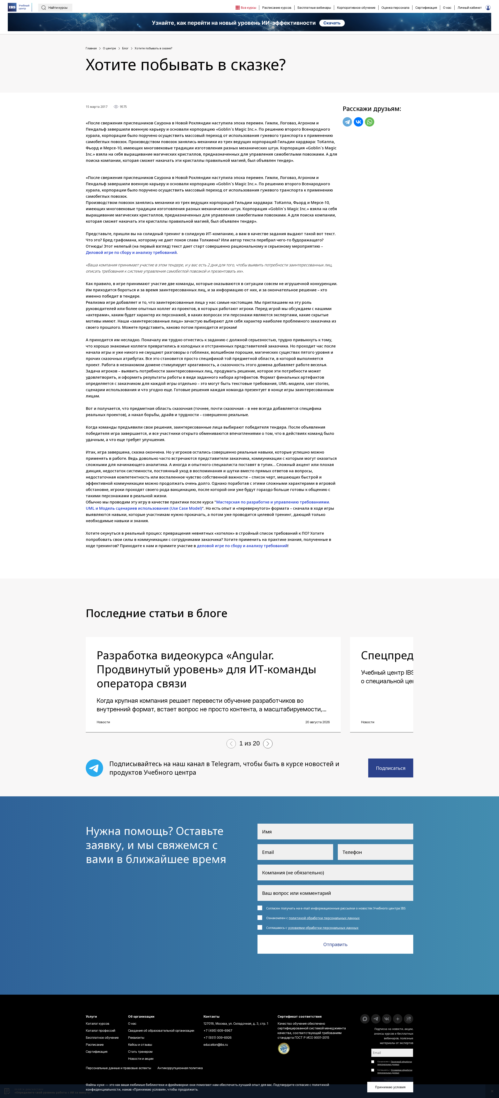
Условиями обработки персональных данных (394, 1071)
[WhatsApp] (369, 122)
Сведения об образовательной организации (161, 1030)
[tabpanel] (213, 684)
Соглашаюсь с (394, 1071)
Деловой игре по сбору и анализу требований (131, 252)
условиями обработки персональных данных (323, 928)
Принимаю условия (390, 1087)
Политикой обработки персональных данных (394, 1063)
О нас (132, 1023)
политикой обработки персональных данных (324, 918)
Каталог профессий (100, 1030)
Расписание (95, 1045)
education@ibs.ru (215, 1045)
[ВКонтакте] (358, 122)
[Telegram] (347, 122)
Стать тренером (140, 1052)
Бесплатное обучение (102, 1038)
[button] (231, 743)
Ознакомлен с (394, 1063)
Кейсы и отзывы (140, 1045)
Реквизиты (136, 1038)
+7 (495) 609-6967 (217, 1030)
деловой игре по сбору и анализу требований (242, 545)
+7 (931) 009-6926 (217, 1038)
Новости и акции (140, 1059)
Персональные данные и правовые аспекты (118, 1068)
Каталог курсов (97, 1023)
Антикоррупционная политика (180, 1068)
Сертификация (96, 1052)
